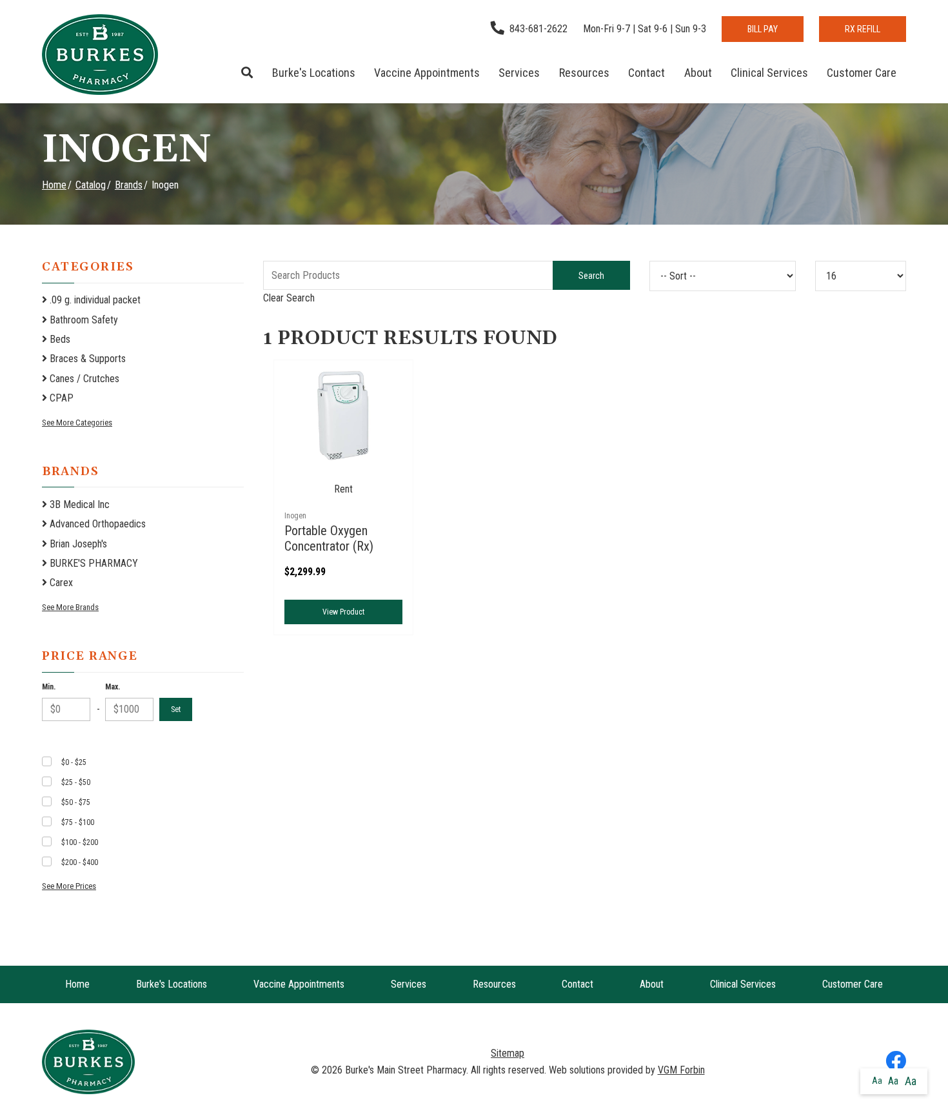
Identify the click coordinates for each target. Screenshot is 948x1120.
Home (54, 185)
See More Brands (70, 607)
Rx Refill (862, 29)
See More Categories (77, 422)
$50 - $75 (75, 802)
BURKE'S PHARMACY (92, 563)
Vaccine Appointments (427, 72)
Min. (48, 686)
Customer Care (861, 72)
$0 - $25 (73, 762)
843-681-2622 (538, 29)
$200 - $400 (79, 862)
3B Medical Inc (78, 504)
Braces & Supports (86, 358)
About (698, 72)
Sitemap (507, 1053)
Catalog (90, 185)
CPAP (60, 398)
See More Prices (69, 886)
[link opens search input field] (247, 73)
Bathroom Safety (82, 320)
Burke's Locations (313, 72)
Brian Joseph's (77, 544)
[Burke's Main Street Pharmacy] (100, 54)
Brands (129, 185)
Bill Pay (762, 29)
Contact (646, 72)
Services (519, 72)
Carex (60, 582)
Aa (877, 1080)
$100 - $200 (79, 842)
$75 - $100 (77, 822)
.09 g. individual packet (94, 300)
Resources (584, 72)
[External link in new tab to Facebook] (895, 1062)
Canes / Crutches (83, 378)
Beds (58, 339)
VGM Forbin (681, 1070)
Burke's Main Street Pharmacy (405, 1070)
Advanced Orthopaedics (96, 524)
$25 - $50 (75, 782)
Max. (112, 686)
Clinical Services (769, 72)
